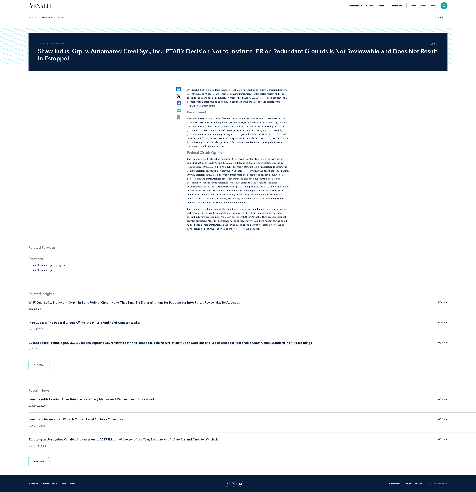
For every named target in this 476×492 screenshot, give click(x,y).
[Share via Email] (178, 110)
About (413, 6)
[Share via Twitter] (178, 96)
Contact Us (394, 483)
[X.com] (234, 484)
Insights (382, 6)
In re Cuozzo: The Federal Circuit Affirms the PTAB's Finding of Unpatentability (84, 322)
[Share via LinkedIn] (178, 89)
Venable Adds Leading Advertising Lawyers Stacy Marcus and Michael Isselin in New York (92, 399)
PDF (445, 17)
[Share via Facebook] (178, 103)
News (63, 483)
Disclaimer (407, 483)
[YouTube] (240, 484)
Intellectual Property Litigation (50, 265)
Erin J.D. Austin (57, 44)
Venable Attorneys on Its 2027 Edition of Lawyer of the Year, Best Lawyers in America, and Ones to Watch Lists (125, 439)
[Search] (444, 5)
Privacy (418, 483)
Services (370, 6)
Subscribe (33, 483)
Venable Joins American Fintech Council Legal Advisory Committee (76, 419)
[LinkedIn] (227, 484)
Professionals (355, 6)
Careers (433, 6)
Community (396, 6)
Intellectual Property (44, 270)
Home (31, 17)
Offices (423, 6)
